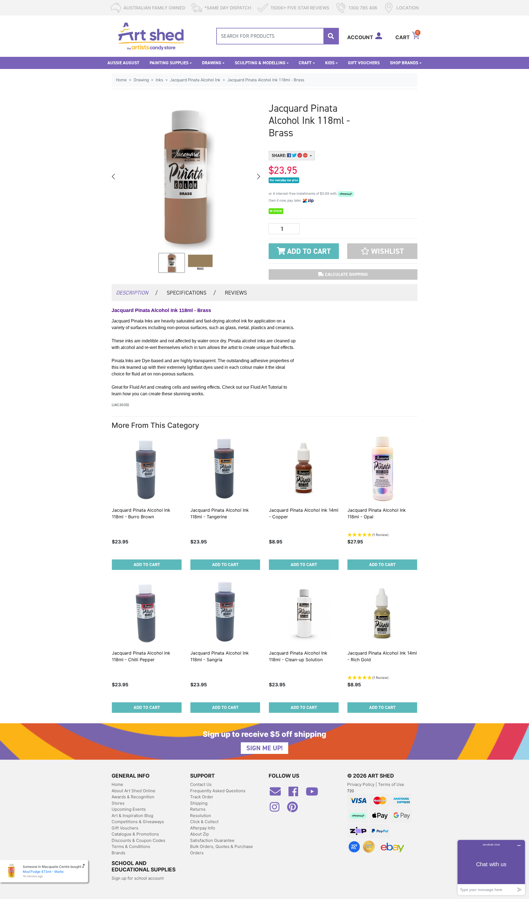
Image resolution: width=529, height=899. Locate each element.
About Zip (199, 834)
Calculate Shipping (346, 274)
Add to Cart (308, 251)
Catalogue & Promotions (135, 834)
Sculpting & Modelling (260, 63)
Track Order (201, 796)
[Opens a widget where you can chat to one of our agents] (491, 867)
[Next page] (258, 176)
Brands (118, 852)
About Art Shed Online (133, 790)
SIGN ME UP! (264, 748)
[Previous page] (113, 176)
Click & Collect (204, 821)
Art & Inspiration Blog (132, 815)
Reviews (236, 292)
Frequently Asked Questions (217, 790)
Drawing (211, 63)
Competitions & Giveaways (138, 821)
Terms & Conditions (131, 846)
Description (137, 292)
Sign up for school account (138, 878)
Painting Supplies (169, 63)
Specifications (191, 292)
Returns (198, 809)
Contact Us (201, 784)
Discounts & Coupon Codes (138, 840)
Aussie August (123, 63)
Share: (279, 155)
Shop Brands (404, 63)
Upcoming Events (129, 809)
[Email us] (278, 793)
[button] (382, 251)
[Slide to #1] (171, 263)
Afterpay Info (202, 828)
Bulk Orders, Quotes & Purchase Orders (221, 849)
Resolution (200, 815)
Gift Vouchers (364, 63)
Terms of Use (391, 784)
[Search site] (330, 36)
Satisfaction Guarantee (212, 840)
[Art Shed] (151, 35)
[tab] (137, 292)
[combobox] (277, 36)
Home (117, 784)
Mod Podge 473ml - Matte (43, 871)
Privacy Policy (361, 784)
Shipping (198, 803)
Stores (118, 803)
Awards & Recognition (133, 796)
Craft (305, 63)
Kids (329, 63)
